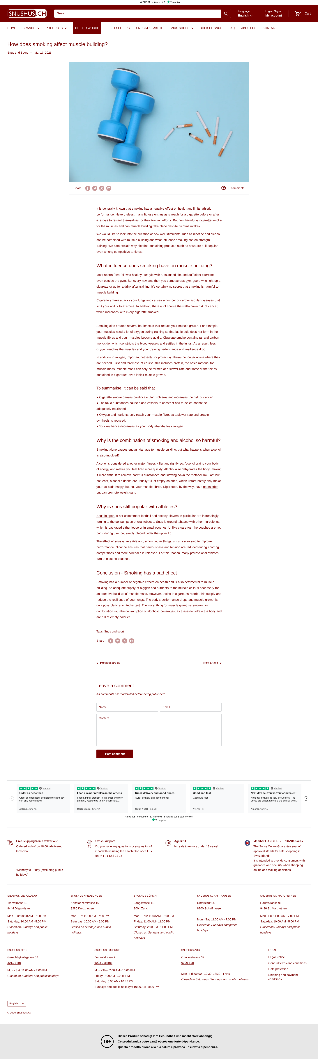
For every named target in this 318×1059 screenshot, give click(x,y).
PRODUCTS (54, 28)
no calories (210, 487)
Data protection (278, 969)
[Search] (226, 14)
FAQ (232, 28)
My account (273, 15)
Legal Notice (276, 957)
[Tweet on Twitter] (101, 188)
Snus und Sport (17, 52)
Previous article (110, 662)
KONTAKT (270, 28)
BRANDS (29, 28)
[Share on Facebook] (87, 188)
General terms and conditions (287, 963)
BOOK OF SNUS (211, 28)
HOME (11, 28)
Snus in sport (105, 516)
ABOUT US (248, 28)
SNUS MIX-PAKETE (149, 28)
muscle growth (188, 326)
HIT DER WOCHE (87, 28)
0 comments (236, 188)
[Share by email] (108, 188)
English (13, 1003)
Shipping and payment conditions (283, 976)
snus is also (181, 541)
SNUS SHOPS (179, 28)
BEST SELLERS (118, 28)
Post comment (115, 753)
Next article (210, 662)
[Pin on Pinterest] (94, 188)
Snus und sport (114, 631)
